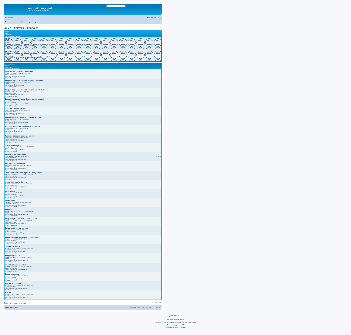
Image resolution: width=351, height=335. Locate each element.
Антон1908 (8, 101)
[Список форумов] (16, 9)
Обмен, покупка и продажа (21, 27)
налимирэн (8, 211)
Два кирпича (10, 200)
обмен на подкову (12, 145)
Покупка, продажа (12, 51)
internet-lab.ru (179, 319)
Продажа (8, 210)
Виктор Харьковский (11, 147)
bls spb (7, 230)
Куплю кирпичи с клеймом (15, 265)
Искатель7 (8, 174)
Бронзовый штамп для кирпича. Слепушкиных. (24, 173)
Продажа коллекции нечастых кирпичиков (22, 237)
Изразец (8, 292)
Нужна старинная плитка (15, 164)
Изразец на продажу (13, 283)
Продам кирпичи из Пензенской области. (21, 219)
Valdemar (7, 266)
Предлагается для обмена (15, 154)
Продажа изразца (12, 274)
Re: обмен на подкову (27, 45)
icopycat (7, 165)
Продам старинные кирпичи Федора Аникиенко (24, 81)
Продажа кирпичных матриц (16, 228)
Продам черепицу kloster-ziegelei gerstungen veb (24, 99)
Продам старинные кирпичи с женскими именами (25, 90)
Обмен (7, 39)
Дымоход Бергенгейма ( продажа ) (19, 71)
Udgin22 (7, 202)
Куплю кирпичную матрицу (15, 108)
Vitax (6, 128)
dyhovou (23, 159)
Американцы (10, 191)
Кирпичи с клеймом (12, 246)
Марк (6, 82)
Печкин (7, 59)
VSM (6, 47)
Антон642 (8, 220)
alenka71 (7, 257)
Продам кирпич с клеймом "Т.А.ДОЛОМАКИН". (23, 117)
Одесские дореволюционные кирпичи (20, 136)
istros (6, 137)
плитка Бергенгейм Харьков (16, 182)
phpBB (171, 322)
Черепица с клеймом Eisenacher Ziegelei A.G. (23, 127)
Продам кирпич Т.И (12, 256)
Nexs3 (7, 110)
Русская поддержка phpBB (175, 325)
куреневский (24, 122)
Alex (21, 279)
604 (6, 193)
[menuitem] (12, 17)
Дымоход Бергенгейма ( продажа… (32, 57)
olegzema (8, 183)
